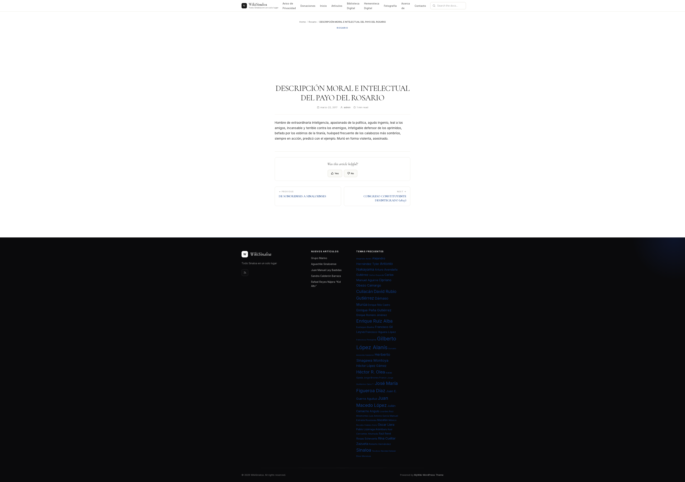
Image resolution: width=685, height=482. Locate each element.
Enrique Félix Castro (379, 304)
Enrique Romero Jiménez (371, 315)
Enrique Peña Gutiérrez (373, 310)
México (393, 420)
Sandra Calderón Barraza (326, 275)
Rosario (313, 22)
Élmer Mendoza (363, 456)
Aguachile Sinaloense (323, 263)
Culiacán (364, 291)
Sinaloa (363, 450)
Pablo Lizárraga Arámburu (371, 429)
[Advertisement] (342, 57)
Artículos (336, 5)
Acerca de (405, 6)
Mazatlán (382, 420)
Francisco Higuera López (380, 332)
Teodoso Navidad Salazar (384, 451)
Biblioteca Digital (353, 6)
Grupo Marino (319, 258)
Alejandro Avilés (363, 259)
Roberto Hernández (380, 444)
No (352, 173)
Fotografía (390, 5)
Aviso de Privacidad (289, 6)
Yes (337, 173)
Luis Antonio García (379, 416)
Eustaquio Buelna (365, 327)
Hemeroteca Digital (371, 6)
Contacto (420, 5)
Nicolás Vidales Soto (366, 425)
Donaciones (307, 5)
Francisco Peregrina (366, 339)
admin (347, 107)
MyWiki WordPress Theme (428, 474)
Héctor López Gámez (371, 366)
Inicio (323, 5)
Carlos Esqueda (376, 275)
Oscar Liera (386, 424)
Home (302, 22)
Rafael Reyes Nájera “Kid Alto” (326, 283)
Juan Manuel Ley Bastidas (326, 270)
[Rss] (245, 272)
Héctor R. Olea (370, 372)
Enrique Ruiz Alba (374, 321)
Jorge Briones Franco (375, 377)
